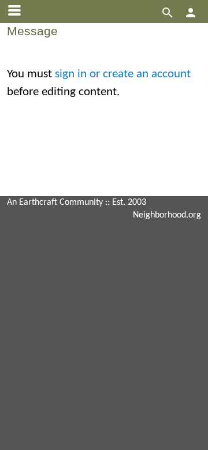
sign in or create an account (123, 74)
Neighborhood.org (167, 215)
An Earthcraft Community (55, 202)
